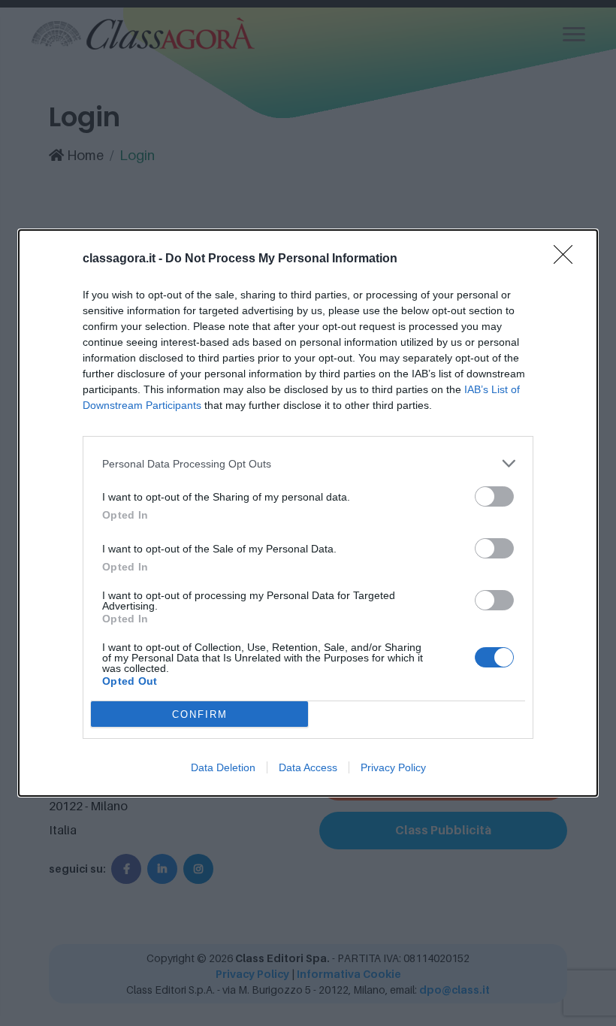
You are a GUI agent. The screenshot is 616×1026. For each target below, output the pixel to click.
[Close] (568, 259)
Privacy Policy (393, 767)
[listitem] (308, 463)
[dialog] (308, 513)
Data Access (308, 767)
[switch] (494, 496)
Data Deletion (223, 767)
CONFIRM (200, 714)
